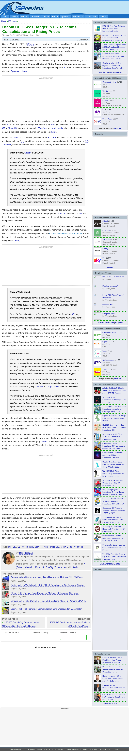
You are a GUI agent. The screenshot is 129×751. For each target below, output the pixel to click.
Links (96, 749)
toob (104, 351)
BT (65, 67)
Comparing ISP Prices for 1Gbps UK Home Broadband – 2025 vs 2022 (113, 510)
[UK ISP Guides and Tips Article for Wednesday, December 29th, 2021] (97, 550)
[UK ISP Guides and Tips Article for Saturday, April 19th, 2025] (97, 514)
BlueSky (49, 567)
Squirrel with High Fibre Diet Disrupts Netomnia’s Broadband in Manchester (46, 608)
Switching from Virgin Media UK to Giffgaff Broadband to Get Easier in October (48, 585)
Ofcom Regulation (30, 546)
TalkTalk (39, 386)
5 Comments (82, 39)
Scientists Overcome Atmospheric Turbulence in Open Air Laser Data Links (113, 56)
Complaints (92, 16)
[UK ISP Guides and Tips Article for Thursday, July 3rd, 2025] (97, 477)
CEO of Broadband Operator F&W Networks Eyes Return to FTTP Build (113, 697)
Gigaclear (106, 342)
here (24, 71)
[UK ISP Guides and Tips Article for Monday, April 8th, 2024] (97, 504)
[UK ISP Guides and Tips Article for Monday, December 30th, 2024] (97, 523)
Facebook (39, 567)
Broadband (78, 16)
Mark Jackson (26, 552)
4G (73, 314)
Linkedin (74, 567)
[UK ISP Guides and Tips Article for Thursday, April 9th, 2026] (97, 440)
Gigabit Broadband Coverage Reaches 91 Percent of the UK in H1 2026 (114, 418)
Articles (14, 16)
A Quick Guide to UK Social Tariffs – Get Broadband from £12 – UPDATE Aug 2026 (114, 390)
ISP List (24, 16)
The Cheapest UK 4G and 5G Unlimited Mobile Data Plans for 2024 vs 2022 (112, 519)
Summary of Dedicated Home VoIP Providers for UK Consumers (113, 529)
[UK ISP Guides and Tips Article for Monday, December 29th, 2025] (97, 458)
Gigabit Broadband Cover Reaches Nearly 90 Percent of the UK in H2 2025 (113, 464)
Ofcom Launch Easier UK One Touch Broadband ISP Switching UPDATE (113, 538)
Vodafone (42, 128)
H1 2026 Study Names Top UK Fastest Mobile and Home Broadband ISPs (114, 427)
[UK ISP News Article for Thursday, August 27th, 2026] (97, 32)
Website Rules (105, 749)
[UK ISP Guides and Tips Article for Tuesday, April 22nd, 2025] (97, 486)
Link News (14, 39)
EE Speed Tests (108, 314)
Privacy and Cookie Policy (82, 749)
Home (5, 16)
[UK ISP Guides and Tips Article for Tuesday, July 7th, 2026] (97, 421)
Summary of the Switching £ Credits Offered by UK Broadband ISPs (113, 482)
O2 (3, 128)
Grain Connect (108, 360)
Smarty (105, 249)
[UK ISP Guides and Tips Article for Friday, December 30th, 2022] (97, 532)
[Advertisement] (82, 7)
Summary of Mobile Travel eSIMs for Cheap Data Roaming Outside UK (112, 436)
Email (6, 39)
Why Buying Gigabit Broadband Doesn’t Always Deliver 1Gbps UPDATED (113, 492)
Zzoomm (105, 369)
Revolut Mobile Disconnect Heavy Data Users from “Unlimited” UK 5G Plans (47, 577)
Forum (55, 16)
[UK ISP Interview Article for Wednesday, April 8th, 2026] (97, 672)
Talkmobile (106, 239)
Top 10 (46, 16)
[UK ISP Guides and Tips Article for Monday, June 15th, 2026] (97, 430)
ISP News (12, 21)
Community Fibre (109, 82)
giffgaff (105, 221)
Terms (68, 749)
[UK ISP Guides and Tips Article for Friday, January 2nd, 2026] (97, 467)
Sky (103, 258)
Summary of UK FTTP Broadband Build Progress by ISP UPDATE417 (114, 399)
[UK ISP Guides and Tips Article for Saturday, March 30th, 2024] (97, 560)
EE (52, 124)
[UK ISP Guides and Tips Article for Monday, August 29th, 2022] (97, 394)
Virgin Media (57, 128)
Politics (44, 546)
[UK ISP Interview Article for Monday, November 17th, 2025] (97, 682)
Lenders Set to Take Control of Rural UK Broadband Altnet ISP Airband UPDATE (48, 600)
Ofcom (30, 44)
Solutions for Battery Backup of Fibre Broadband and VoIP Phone (114, 547)
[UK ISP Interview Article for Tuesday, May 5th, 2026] (97, 663)
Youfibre (105, 91)
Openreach (16, 71)
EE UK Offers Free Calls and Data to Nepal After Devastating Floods (113, 28)
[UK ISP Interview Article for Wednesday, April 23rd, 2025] (97, 700)
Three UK (12, 128)
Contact (103, 16)
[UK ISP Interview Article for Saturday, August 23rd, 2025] (97, 691)
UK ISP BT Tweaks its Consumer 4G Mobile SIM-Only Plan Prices (69, 624)
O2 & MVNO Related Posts (113, 277)
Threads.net (60, 567)
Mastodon (29, 567)
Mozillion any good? (110, 286)
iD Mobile (106, 230)
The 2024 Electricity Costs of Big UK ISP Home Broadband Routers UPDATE (114, 556)
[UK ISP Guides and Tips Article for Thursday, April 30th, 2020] (97, 403)
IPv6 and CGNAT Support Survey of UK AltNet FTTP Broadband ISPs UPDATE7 (113, 501)
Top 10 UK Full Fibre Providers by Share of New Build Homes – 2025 (113, 473)
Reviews (35, 16)
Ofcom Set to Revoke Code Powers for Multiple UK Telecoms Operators (44, 592)
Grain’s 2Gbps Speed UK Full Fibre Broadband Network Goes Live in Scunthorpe (114, 37)
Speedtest (65, 16)
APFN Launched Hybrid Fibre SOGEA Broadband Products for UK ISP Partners (114, 47)
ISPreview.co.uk (40, 749)
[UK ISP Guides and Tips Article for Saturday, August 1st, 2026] (97, 412)
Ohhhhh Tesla (108, 304)
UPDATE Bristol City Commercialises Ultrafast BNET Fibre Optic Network (20, 624)
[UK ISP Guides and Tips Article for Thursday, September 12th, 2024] (97, 541)
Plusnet (105, 100)
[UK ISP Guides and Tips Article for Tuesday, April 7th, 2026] (97, 449)
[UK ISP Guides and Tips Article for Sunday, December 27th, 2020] (97, 495)
